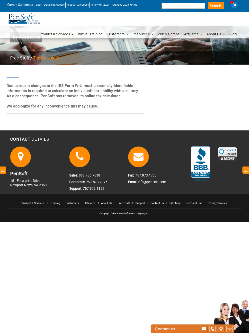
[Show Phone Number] (212, 329)
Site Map (174, 203)
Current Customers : (21, 4)
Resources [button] (142, 33)
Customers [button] (116, 33)
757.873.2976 (96, 181)
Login (39, 4)
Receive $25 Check (77, 4)
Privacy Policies (217, 203)
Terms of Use (194, 203)
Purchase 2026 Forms (124, 4)
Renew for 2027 (99, 4)
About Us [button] (214, 33)
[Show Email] (204, 329)
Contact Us (157, 203)
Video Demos (169, 33)
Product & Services (55, 33)
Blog (233, 33)
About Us (106, 203)
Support (140, 203)
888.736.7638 (89, 175)
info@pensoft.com (151, 181)
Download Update (54, 4)
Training (55, 203)
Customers (72, 203)
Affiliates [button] (192, 33)
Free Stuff (19, 58)
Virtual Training (90, 33)
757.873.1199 (93, 188)
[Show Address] (221, 329)
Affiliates (90, 203)
